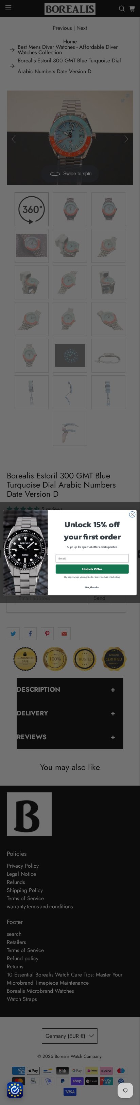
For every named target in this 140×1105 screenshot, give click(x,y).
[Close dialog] (132, 514)
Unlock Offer (92, 568)
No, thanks (92, 587)
